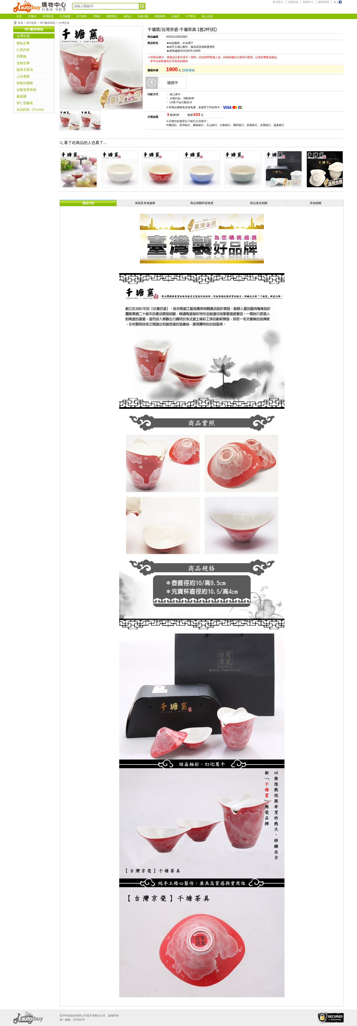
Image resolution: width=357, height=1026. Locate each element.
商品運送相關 (258, 203)
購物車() (323, 2)
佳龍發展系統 (26, 89)
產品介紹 (88, 203)
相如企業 (23, 43)
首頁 (19, 16)
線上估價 (207, 16)
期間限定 (111, 16)
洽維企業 (23, 63)
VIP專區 (191, 16)
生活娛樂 (65, 16)
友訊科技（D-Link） (31, 109)
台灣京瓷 (64, 22)
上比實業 (23, 76)
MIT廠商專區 (47, 22)
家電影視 (48, 16)
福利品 (127, 16)
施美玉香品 (25, 69)
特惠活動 (143, 16)
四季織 (21, 56)
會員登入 (278, 2)
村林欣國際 (25, 83)
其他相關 (315, 203)
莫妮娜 (21, 96)
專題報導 (160, 16)
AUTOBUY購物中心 (39, 6)
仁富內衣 (23, 50)
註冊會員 (293, 2)
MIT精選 (82, 16)
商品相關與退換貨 (201, 203)
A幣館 (96, 16)
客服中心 (308, 2)
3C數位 (32, 16)
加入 (336, 2)
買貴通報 (188, 70)
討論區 (175, 16)
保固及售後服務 (145, 203)
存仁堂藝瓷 (25, 103)
